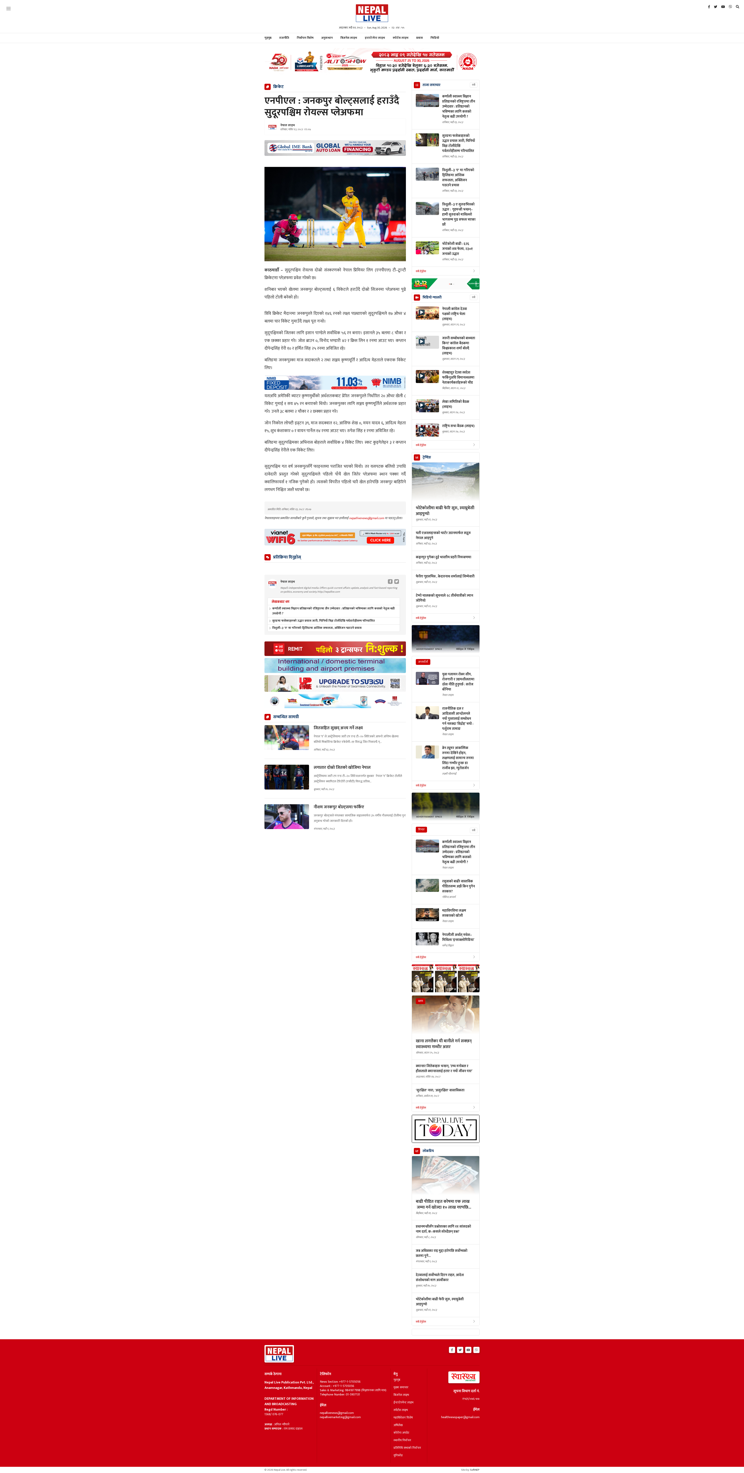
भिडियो (435, 38)
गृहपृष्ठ (397, 1379)
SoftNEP (475, 1470)
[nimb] (335, 383)
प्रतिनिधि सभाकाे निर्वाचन (407, 1448)
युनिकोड (398, 1455)
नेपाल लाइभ (287, 125)
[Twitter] (715, 7)
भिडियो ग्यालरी (432, 297)
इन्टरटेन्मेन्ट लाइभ (375, 38)
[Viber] (730, 7)
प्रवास (419, 38)
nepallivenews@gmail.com (367, 518)
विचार (421, 829)
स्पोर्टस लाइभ (400, 38)
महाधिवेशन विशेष (403, 1417)
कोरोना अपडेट (401, 1432)
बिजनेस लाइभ (348, 38)
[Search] (737, 7)
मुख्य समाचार (401, 1387)
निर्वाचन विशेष (305, 38)
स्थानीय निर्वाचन (402, 1440)
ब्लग (420, 1001)
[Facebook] (709, 7)
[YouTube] (723, 7)
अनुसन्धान (327, 38)
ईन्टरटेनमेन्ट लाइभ (403, 1402)
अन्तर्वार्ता (423, 661)
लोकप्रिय (428, 1151)
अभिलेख (398, 1425)
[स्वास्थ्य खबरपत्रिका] (455, 1378)
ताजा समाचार (431, 85)
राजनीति (284, 38)
